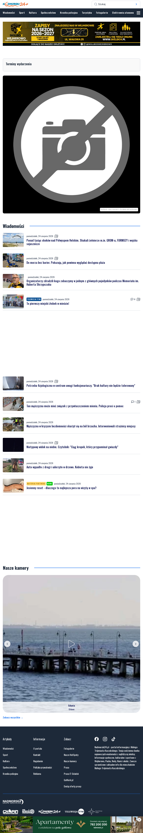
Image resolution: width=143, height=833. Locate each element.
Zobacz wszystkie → (13, 717)
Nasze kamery (70, 761)
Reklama (37, 773)
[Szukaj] (136, 4)
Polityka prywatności (42, 767)
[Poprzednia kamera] (7, 644)
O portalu (37, 748)
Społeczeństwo (48, 12)
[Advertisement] (71, 343)
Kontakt (36, 755)
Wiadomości (9, 12)
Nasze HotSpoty (71, 755)
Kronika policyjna (69, 12)
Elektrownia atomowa (123, 12)
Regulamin (38, 761)
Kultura (33, 12)
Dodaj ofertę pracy (72, 786)
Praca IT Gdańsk (71, 773)
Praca (66, 767)
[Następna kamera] (136, 644)
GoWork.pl (68, 780)
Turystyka (87, 12)
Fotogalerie (102, 12)
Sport (22, 12)
